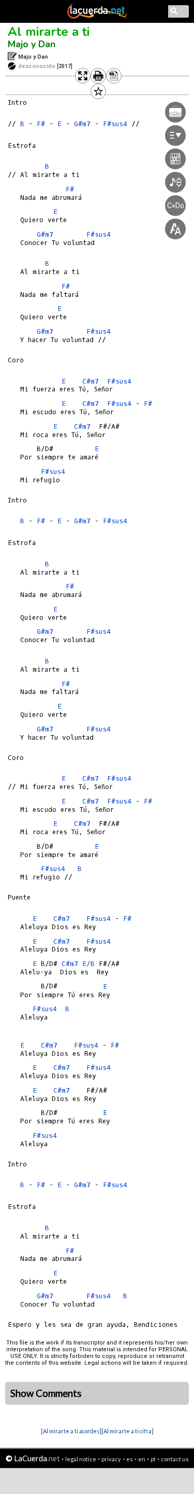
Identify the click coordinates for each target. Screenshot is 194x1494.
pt (153, 1459)
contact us (175, 1459)
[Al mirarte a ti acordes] (71, 1431)
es (129, 1459)
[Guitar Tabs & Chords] (97, 16)
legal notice (80, 1459)
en (141, 1459)
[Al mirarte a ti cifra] (127, 1431)
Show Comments (46, 1393)
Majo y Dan (31, 44)
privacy (111, 1459)
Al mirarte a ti (48, 31)
